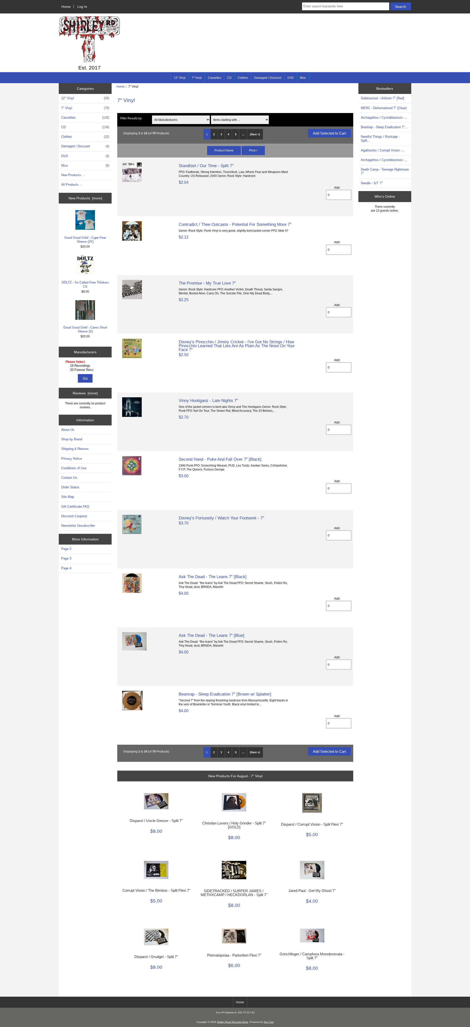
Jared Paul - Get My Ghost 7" (312, 891)
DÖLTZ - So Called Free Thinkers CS (85, 284)
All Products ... (71, 184)
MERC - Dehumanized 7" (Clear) (384, 108)
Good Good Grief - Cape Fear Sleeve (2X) (85, 239)
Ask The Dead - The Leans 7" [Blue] (211, 635)
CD (229, 78)
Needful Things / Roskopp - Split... (380, 138)
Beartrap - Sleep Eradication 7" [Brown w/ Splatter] (225, 694)
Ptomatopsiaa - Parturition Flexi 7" (234, 955)
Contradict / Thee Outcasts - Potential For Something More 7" (235, 224)
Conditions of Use (73, 468)
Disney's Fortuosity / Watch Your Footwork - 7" (221, 517)
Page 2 (66, 549)
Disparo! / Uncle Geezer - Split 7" (156, 821)
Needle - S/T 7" (372, 183)
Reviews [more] (85, 393)
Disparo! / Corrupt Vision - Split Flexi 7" (312, 824)
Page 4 (66, 568)
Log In (82, 7)
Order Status (70, 487)
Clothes (243, 78)
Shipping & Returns (75, 449)
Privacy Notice (71, 458)
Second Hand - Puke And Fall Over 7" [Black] (220, 459)
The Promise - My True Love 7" (207, 283)
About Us (67, 430)
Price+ (253, 150)
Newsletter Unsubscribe (78, 525)
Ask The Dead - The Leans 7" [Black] (213, 576)
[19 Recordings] (85, 366)
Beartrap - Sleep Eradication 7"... (384, 127)
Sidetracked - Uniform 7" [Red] (382, 98)
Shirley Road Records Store (232, 1022)
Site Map (67, 497)
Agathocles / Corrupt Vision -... (383, 150)
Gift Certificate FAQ (75, 506)
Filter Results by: (131, 118)
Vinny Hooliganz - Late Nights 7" (208, 400)
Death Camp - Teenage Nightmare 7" (385, 171)
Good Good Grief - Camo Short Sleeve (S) (85, 329)
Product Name (224, 150)
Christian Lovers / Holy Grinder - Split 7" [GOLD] (234, 825)
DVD (290, 78)
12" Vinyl (180, 78)
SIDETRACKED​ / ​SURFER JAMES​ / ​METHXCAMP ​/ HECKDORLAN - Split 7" (234, 893)
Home (66, 7)
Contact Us (69, 477)
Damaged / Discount (267, 78)
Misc (303, 78)
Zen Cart (269, 1022)
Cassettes (214, 78)
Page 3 (66, 558)
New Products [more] (85, 198)
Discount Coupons (74, 516)
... (243, 134)
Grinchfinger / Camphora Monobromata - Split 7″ (312, 956)
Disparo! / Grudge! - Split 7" (156, 957)
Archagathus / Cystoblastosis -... (384, 117)
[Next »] (255, 134)
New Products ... (73, 175)
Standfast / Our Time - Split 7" (206, 165)
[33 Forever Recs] (85, 370)
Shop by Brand (71, 439)
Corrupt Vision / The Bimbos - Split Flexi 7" (156, 890)
